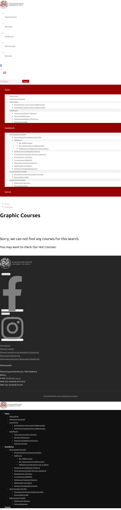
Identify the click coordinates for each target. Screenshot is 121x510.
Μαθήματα (9, 207)
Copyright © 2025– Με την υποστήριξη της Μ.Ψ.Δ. (60, 396)
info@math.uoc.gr (13, 378)
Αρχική (7, 204)
